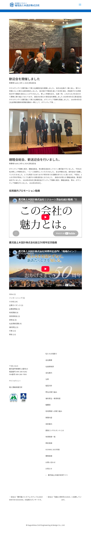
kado (16, 83)
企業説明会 (13, 309)
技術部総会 (13, 316)
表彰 (10, 334)
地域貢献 (12, 312)
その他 (11, 301)
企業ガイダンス (15, 305)
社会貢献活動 (14, 323)
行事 (10, 331)
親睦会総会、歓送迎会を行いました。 (35, 159)
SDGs (11, 294)
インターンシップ (15, 298)
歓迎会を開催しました (24, 79)
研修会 (11, 320)
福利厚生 (12, 327)
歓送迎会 (32, 83)
